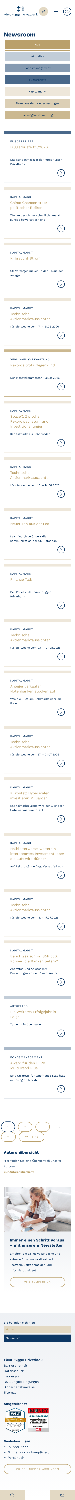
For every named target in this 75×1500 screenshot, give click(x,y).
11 (8, 1136)
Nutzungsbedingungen (21, 1382)
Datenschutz (14, 1371)
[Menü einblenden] (55, 11)
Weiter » (31, 1136)
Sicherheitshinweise (19, 1387)
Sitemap (10, 1392)
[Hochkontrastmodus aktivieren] (67, 12)
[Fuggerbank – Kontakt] (63, 1495)
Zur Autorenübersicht (19, 1171)
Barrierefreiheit (15, 1365)
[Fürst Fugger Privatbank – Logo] (21, 15)
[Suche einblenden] (12, 1495)
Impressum (12, 1376)
